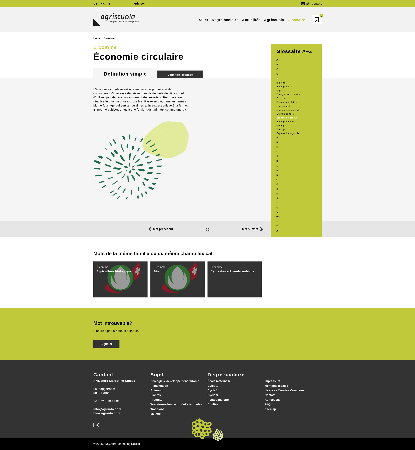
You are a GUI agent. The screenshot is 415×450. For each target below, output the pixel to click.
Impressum (272, 381)
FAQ (268, 404)
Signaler (106, 344)
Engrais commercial (287, 110)
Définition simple (125, 74)
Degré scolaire (226, 374)
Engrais (280, 90)
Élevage (280, 129)
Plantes (155, 395)
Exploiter (281, 82)
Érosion (280, 98)
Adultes (213, 404)
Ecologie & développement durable (174, 381)
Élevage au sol (284, 86)
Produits (156, 399)
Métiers (155, 413)
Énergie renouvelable (288, 94)
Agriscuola (272, 399)
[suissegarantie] (394, 430)
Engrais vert (283, 106)
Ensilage (281, 125)
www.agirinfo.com (106, 413)
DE (95, 3)
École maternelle (219, 381)
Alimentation (159, 385)
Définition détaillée (180, 74)
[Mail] (96, 425)
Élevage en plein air (287, 102)
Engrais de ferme (286, 114)
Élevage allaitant (285, 121)
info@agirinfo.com (107, 409)
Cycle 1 (213, 385)
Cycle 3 (213, 395)
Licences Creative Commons (284, 390)
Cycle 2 (213, 390)
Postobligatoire (218, 399)
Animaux (156, 390)
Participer (138, 3)
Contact (317, 3)
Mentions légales (276, 385)
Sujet (157, 374)
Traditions (157, 409)
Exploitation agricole (287, 133)
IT (109, 3)
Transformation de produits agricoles (176, 404)
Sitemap (270, 409)
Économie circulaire (287, 117)
